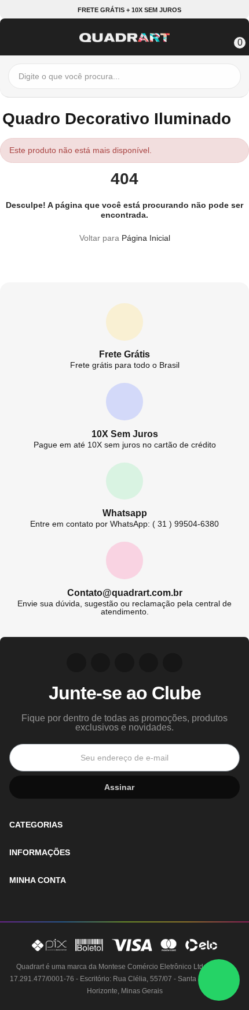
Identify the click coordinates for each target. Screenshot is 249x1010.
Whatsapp (124, 513)
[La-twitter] (172, 663)
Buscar (229, 76)
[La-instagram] (76, 663)
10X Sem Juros (124, 434)
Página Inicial (146, 238)
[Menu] (14, 36)
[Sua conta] (216, 36)
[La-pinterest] (101, 663)
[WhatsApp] (219, 980)
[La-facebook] (149, 663)
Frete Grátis (124, 354)
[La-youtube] (124, 663)
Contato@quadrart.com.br (124, 593)
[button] (124, 10)
